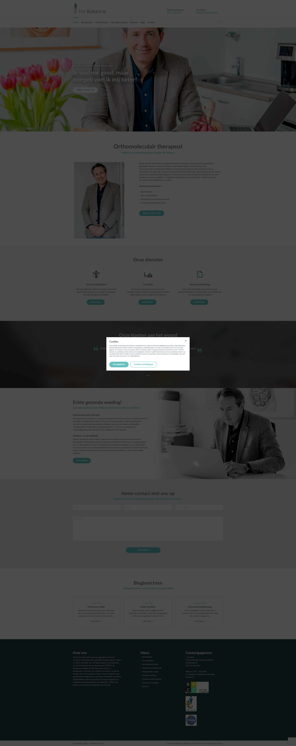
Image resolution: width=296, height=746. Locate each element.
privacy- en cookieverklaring (130, 356)
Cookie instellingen (143, 364)
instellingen (175, 354)
